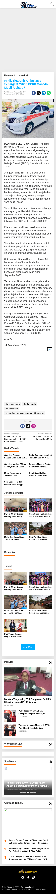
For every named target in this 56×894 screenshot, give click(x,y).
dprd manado (30, 404)
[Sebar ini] (34, 93)
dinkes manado (13, 404)
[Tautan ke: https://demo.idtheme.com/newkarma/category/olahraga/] (50, 803)
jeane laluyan (12, 408)
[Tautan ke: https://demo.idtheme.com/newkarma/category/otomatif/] (50, 662)
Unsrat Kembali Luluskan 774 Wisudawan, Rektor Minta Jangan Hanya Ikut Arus (40, 515)
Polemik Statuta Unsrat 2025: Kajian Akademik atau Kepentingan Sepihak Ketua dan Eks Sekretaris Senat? (26, 784)
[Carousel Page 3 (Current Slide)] (28, 792)
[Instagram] (33, 426)
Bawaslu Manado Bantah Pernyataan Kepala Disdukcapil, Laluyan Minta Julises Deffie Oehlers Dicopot (40, 465)
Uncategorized (9, 94)
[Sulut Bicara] (29, 5)
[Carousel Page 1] (21, 792)
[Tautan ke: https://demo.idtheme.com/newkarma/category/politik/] (50, 762)
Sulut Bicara (7, 887)
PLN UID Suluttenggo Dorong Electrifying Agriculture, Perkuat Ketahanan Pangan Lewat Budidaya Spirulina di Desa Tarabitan (15, 515)
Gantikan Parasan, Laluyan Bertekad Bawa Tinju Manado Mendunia (15, 456)
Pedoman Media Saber (11, 890)
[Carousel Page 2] (24, 792)
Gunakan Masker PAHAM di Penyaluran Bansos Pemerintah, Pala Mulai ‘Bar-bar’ (15, 465)
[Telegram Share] (44, 93)
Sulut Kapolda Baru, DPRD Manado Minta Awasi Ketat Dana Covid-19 (40, 474)
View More (28, 647)
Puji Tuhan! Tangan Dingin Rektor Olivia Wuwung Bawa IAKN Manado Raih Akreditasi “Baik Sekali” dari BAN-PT (14, 635)
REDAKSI (28, 890)
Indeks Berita (41, 890)
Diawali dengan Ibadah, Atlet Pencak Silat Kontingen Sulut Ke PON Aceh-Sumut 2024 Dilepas (28, 858)
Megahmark (29, 887)
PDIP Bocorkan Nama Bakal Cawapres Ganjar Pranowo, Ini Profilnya (32, 712)
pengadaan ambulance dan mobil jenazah (25, 413)
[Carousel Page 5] (34, 792)
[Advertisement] (28, 40)
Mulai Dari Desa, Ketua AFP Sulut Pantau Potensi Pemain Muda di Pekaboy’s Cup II (15, 538)
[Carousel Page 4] (31, 792)
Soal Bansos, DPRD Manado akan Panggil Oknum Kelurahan (14, 483)
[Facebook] (22, 426)
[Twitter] (28, 426)
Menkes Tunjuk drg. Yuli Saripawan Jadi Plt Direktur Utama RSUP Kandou (27, 701)
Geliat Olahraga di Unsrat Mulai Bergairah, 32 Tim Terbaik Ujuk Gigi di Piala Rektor (29, 849)
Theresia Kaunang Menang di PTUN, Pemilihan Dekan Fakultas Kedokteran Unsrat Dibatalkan (35, 726)
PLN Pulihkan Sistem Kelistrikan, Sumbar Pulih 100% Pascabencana (38, 538)
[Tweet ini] (39, 93)
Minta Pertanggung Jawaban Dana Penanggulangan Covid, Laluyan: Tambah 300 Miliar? (15, 474)
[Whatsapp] (49, 93)
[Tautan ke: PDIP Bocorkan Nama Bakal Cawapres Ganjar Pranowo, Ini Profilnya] (10, 715)
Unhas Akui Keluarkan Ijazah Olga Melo (42, 436)
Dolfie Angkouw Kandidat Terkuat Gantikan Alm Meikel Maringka (40, 456)
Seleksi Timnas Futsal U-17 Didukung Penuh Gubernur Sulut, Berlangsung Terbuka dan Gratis (28, 841)
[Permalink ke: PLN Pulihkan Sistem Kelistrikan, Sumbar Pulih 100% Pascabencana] (40, 528)
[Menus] (4, 4)
